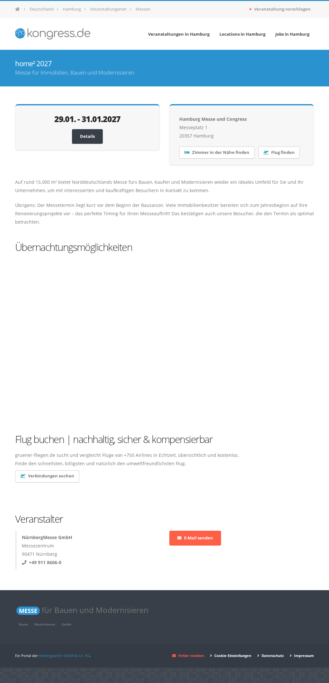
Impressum (303, 655)
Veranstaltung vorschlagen (282, 9)
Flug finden (283, 152)
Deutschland (42, 9)
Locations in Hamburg (242, 34)
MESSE (28, 611)
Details (87, 136)
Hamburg (72, 9)
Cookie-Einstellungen (232, 655)
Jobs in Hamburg (292, 34)
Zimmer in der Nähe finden (220, 152)
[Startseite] (19, 9)
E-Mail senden (198, 538)
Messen (143, 9)
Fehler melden (191, 655)
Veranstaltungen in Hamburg (178, 34)
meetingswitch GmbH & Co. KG (64, 655)
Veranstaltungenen (108, 9)
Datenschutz (272, 655)
